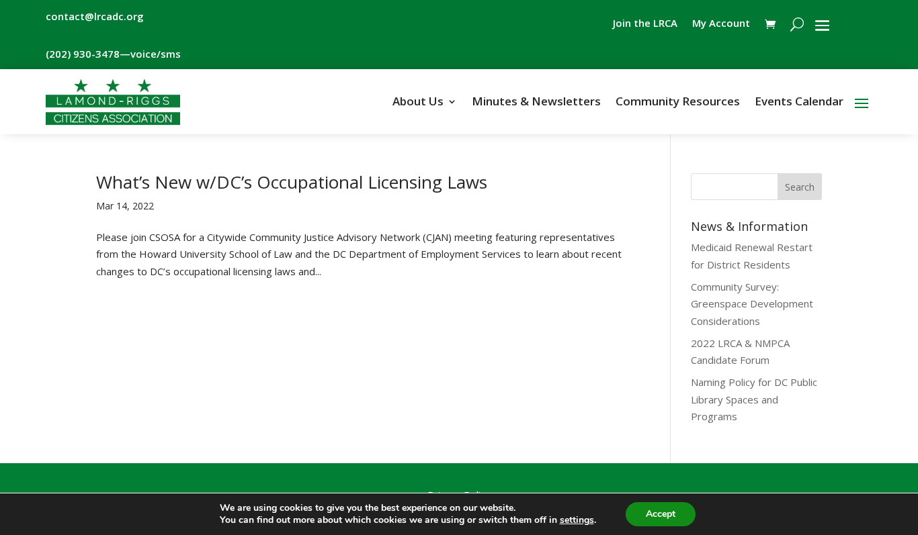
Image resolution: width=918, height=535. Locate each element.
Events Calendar (799, 103)
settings (577, 520)
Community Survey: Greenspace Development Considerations (752, 304)
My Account (721, 24)
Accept (660, 513)
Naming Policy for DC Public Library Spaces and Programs (754, 399)
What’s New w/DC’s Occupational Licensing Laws (291, 182)
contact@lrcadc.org (95, 16)
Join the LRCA (645, 24)
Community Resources (678, 103)
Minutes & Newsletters (536, 103)
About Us (418, 103)
